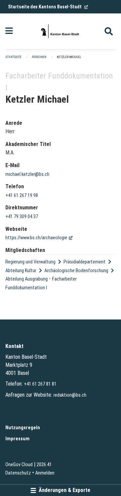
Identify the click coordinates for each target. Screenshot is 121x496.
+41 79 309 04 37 (21, 216)
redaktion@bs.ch (69, 395)
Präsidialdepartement (85, 262)
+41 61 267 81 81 (40, 384)
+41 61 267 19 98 (21, 195)
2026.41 (44, 464)
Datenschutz (18, 473)
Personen (39, 57)
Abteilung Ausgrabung (26, 279)
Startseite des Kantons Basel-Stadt (48, 6)
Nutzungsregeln (22, 428)
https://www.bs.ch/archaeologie (39, 238)
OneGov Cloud (19, 464)
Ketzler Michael (69, 57)
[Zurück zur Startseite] (60, 31)
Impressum (17, 439)
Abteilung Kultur (20, 271)
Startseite (13, 57)
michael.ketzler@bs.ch (27, 174)
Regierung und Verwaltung (30, 262)
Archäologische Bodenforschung (76, 271)
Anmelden (44, 473)
